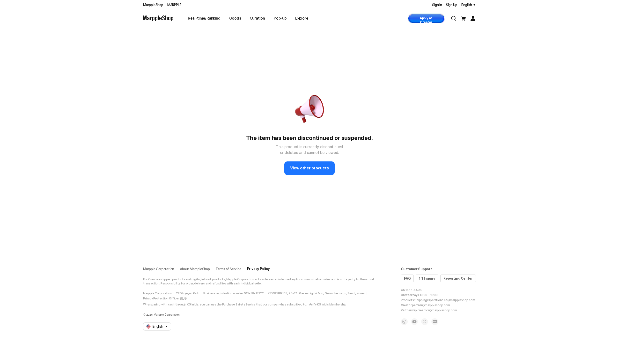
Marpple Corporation (158, 269)
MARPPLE (174, 5)
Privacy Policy (258, 269)
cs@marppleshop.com (459, 300)
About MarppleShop (195, 269)
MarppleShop (153, 5)
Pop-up (280, 18)
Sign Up (451, 5)
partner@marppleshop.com (431, 305)
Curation (257, 18)
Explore (301, 18)
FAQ (407, 278)
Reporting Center (458, 278)
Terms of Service (228, 269)
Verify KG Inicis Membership (327, 304)
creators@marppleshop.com (437, 310)
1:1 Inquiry (427, 278)
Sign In (437, 5)
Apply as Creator (426, 19)
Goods (235, 18)
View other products (309, 168)
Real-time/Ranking (204, 18)
